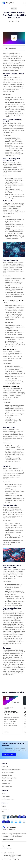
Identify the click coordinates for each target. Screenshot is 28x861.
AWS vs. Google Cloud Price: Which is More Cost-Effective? (11, 712)
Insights (4, 806)
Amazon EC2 (6, 77)
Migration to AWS (7, 781)
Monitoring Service (7, 775)
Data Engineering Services (9, 778)
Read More (6, 732)
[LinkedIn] (4, 846)
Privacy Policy (15, 859)
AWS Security (6, 783)
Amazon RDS (6, 162)
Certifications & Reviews (8, 799)
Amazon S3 (6, 123)
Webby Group (11, 829)
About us (4, 793)
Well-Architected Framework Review (11, 769)
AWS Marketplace (7, 786)
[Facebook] (9, 846)
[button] (24, 2)
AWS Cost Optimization (8, 772)
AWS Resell (5, 767)
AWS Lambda (6, 203)
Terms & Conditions (6, 859)
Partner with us (6, 796)
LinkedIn (4, 848)
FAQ (3, 812)
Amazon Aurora (12, 169)
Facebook (9, 848)
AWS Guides (14, 8)
